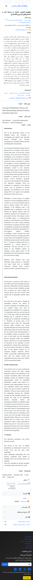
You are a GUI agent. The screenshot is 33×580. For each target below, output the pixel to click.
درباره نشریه (28, 539)
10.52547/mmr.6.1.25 (21, 30)
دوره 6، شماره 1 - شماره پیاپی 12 (10, 484)
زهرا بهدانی (27, 20)
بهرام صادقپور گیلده (25, 22)
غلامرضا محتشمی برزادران (14, 20)
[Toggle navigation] (6, 6)
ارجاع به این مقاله (22, 512)
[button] (22, 574)
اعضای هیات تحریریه (26, 541)
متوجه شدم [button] (27, 578)
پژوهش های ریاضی (19, 5)
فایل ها (25, 493)
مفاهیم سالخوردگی (24, 93)
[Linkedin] (20, 570)
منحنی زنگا (21, 95)
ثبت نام (7, 2)
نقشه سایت (28, 547)
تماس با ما (29, 545)
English (26, 2)
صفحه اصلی (28, 536)
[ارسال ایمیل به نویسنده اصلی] (6, 20)
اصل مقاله (21, 501)
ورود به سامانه (19, 2)
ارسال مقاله (28, 543)
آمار (26, 517)
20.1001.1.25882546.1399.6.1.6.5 (19, 98)
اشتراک (5, 564)
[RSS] (15, 570)
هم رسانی (24, 507)
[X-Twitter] (24, 570)
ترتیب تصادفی (13, 93)
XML (25, 498)
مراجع (25, 480)
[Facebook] (29, 570)
